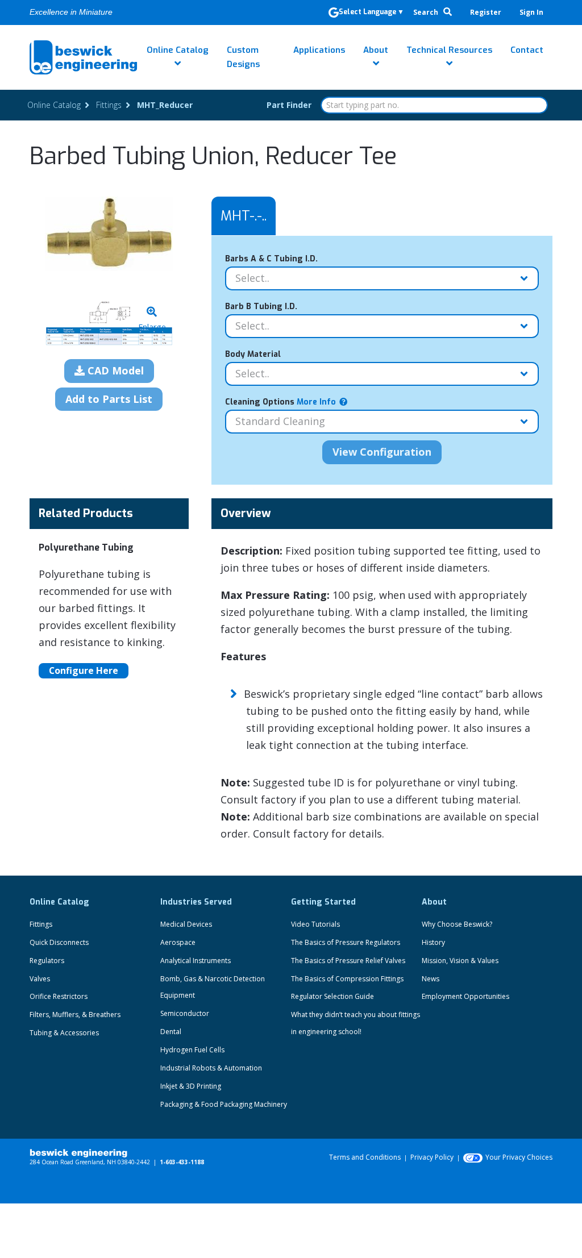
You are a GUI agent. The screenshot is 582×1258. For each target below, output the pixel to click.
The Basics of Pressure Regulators (345, 942)
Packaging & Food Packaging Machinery (223, 1104)
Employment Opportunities (465, 996)
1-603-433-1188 (182, 1162)
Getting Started (323, 902)
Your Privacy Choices (518, 1157)
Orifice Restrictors (59, 996)
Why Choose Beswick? (457, 924)
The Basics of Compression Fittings (347, 979)
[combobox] (434, 105)
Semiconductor (184, 1013)
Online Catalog (178, 50)
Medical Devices (186, 924)
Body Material (253, 354)
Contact (526, 50)
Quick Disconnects (59, 942)
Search (426, 12)
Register (485, 12)
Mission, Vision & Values (460, 960)
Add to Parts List (108, 399)
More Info (315, 402)
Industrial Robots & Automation (211, 1068)
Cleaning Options (280, 402)
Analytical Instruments (195, 960)
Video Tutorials (315, 924)
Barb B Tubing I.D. (261, 306)
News (430, 979)
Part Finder (289, 104)
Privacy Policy (432, 1157)
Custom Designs (243, 57)
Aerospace (178, 942)
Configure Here (83, 670)
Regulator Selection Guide (332, 996)
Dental (170, 1031)
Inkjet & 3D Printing (190, 1086)
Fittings (41, 924)
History (433, 942)
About (375, 50)
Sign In (531, 12)
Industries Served (196, 902)
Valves (40, 979)
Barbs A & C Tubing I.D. (271, 258)
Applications (319, 50)
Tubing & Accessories (64, 1033)
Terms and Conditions (365, 1157)
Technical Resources (449, 50)
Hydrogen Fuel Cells (192, 1050)
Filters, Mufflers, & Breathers (75, 1014)
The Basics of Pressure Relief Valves (348, 960)
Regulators (47, 960)
